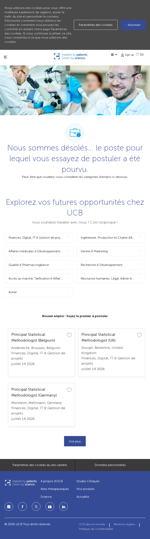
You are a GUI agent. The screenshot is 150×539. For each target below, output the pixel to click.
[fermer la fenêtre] (5, 57)
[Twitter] (36, 506)
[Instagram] (8, 506)
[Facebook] (22, 506)
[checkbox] (69, 334)
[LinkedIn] (50, 506)
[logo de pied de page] (20, 483)
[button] (114, 54)
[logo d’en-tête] (70, 56)
